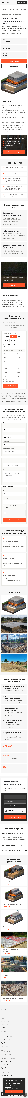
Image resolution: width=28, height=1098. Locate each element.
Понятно (14, 1092)
